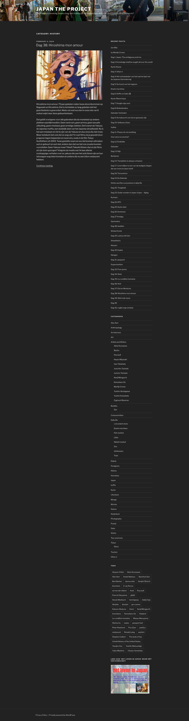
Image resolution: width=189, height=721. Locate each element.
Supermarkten (117, 264)
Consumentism (117, 415)
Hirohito (115, 604)
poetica (142, 627)
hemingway (134, 600)
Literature (115, 495)
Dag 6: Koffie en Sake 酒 (121, 94)
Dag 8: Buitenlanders (119, 108)
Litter (116, 437)
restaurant (116, 632)
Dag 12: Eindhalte (118, 142)
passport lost (137, 623)
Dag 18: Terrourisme (119, 173)
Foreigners (115, 466)
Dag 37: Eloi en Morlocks (121, 288)
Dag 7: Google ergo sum (120, 103)
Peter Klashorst (118, 627)
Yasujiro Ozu (117, 646)
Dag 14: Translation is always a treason (126, 161)
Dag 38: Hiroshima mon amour (59, 45)
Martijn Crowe (119, 387)
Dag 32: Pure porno (119, 269)
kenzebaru (116, 614)
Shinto (113, 533)
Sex (115, 446)
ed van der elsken (119, 590)
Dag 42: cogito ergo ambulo (122, 308)
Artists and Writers (118, 342)
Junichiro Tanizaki (121, 368)
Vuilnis (113, 127)
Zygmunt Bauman (121, 400)
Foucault (117, 355)
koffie (113, 485)
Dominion (116, 586)
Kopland (142, 614)
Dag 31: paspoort (118, 260)
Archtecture (116, 332)
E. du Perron (128, 586)
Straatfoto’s (115, 240)
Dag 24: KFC (116, 202)
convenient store (121, 424)
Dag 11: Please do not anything (123, 132)
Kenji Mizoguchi (120, 377)
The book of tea (135, 637)
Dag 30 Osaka (117, 250)
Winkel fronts (116, 231)
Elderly (113, 461)
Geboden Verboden (119, 113)
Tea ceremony (117, 538)
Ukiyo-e (114, 557)
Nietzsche (116, 623)
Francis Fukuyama (119, 595)
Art (112, 337)
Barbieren (115, 156)
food (132, 590)
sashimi (141, 632)
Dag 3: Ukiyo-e (117, 71)
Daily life (114, 420)
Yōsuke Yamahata (135, 651)
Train (116, 455)
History (114, 471)
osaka (126, 623)
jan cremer (136, 604)
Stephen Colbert (119, 637)
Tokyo (113, 543)
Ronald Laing (129, 632)
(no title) (114, 47)
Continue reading (44, 166)
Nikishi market (120, 442)
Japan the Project (63, 9)
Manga (114, 499)
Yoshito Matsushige (134, 646)
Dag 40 (114, 303)
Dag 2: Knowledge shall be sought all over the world (131, 62)
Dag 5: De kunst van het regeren (124, 84)
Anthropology (116, 327)
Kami (131, 609)
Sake (113, 528)
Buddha (114, 406)
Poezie (113, 523)
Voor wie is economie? (120, 137)
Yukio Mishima (118, 651)
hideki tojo (146, 600)
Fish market (119, 433)
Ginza (116, 546)
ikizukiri (125, 604)
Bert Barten (117, 581)
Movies (114, 504)
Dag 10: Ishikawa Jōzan (120, 122)
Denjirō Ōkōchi (144, 581)
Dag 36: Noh (116, 284)
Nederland (115, 514)
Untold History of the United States (126, 641)
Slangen (114, 255)
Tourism (114, 552)
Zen (115, 409)
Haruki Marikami (119, 600)
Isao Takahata (120, 364)
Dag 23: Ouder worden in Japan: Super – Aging (129, 192)
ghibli (132, 595)
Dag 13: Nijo (116, 151)
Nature (114, 509)
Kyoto (113, 490)
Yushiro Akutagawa (122, 391)
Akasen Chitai (118, 572)
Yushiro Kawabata (121, 396)
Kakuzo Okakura (119, 609)
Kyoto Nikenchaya (118, 98)
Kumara (114, 197)
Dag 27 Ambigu (117, 216)
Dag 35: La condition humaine (123, 279)
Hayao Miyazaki (120, 359)
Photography (116, 519)
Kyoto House (116, 67)
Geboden (114, 146)
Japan (113, 480)
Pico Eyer (132, 627)
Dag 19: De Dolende (119, 178)
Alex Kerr (114, 323)
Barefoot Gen (144, 577)
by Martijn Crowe (118, 52)
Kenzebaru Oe (120, 382)
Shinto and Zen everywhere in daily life (126, 183)
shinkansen (118, 451)
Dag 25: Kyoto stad (118, 207)
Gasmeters (115, 221)
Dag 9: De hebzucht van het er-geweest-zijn (128, 118)
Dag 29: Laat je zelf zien (120, 236)
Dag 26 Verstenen (118, 212)
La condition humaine (121, 618)
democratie (130, 581)
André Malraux (129, 577)
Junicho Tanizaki (120, 373)
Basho (116, 350)
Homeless (115, 475)
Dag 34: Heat (116, 274)
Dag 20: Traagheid (118, 188)
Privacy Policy (41, 715)
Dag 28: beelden (117, 226)
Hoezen (114, 245)
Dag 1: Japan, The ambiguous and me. (126, 57)
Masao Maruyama (140, 618)
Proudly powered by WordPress (62, 715)
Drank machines (117, 89)
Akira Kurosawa (120, 346)
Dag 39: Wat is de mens (120, 298)
